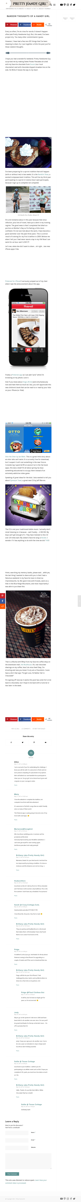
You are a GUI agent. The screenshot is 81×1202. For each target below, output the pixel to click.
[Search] (50, 5)
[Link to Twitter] (74, 4)
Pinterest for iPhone (12, 281)
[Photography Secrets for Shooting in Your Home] (79, 601)
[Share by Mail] (45, 742)
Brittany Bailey (40, 729)
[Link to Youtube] (61, 4)
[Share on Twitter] (22, 742)
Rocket (43, 538)
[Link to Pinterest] (64, 4)
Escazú (32, 64)
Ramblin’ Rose (43, 174)
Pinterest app (17, 375)
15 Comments (26, 729)
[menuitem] (50, 5)
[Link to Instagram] (67, 4)
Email (33, 1140)
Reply (15, 785)
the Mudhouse (26, 665)
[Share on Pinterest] (34, 742)
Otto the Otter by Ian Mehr (15, 457)
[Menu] (54, 5)
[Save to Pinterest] (2, 595)
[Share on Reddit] (2, 606)
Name (33, 1132)
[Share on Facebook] (11, 742)
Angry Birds (27, 382)
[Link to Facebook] (71, 4)
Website (33, 1147)
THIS (47, 541)
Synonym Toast (16, 480)
